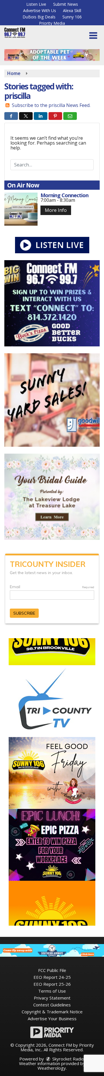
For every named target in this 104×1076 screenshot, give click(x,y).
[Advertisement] (52, 55)
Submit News (65, 4)
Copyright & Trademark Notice (52, 1011)
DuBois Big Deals (39, 17)
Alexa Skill (72, 10)
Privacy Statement (52, 998)
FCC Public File (52, 970)
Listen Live (36, 4)
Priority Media (52, 23)
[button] (93, 35)
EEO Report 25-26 (52, 984)
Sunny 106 (72, 17)
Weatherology (52, 1068)
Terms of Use (52, 991)
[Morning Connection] (21, 209)
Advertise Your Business (52, 1018)
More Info (56, 210)
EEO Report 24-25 (52, 977)
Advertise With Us (39, 10)
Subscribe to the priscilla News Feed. (51, 105)
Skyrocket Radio (67, 1059)
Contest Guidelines (52, 1005)
